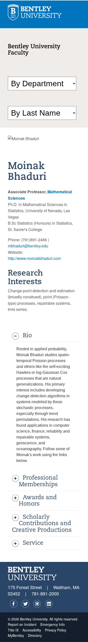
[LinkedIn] (49, 604)
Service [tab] (33, 543)
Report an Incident (22, 624)
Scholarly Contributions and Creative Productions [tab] (42, 523)
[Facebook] (14, 604)
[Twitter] (25, 604)
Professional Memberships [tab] (38, 481)
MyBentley (16, 635)
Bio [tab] (27, 336)
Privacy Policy (55, 630)
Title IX (13, 630)
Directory (35, 635)
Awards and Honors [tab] (38, 501)
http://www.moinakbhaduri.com (34, 258)
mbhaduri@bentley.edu (28, 246)
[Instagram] (37, 604)
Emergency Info (52, 624)
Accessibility (31, 630)
